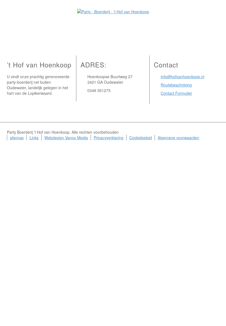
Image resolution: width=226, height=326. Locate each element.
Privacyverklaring (108, 137)
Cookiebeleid (140, 137)
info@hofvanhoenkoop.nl (182, 76)
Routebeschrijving (176, 85)
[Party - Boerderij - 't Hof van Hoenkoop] (113, 11)
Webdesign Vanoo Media (66, 137)
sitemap (17, 137)
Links (34, 137)
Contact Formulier (176, 93)
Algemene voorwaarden (178, 137)
